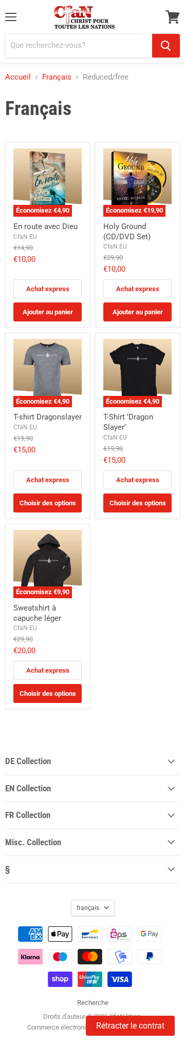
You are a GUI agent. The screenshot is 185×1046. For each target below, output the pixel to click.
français (88, 907)
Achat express (47, 289)
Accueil (18, 77)
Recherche (92, 1002)
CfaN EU (25, 236)
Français (56, 77)
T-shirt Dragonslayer (47, 417)
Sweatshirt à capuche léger (37, 613)
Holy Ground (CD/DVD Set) (127, 231)
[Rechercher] (166, 46)
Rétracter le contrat (130, 1026)
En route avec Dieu (45, 226)
